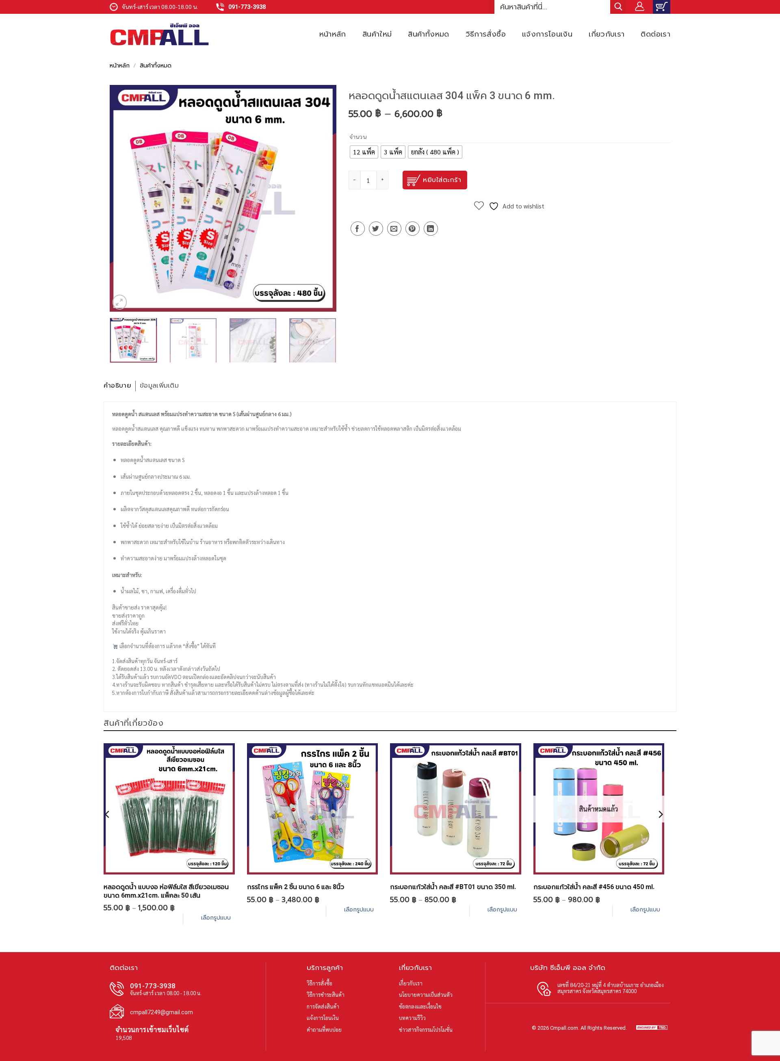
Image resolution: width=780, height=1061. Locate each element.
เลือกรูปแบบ (216, 917)
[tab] (119, 386)
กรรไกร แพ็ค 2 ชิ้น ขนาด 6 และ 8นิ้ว (295, 887)
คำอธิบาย (117, 386)
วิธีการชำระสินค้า (325, 994)
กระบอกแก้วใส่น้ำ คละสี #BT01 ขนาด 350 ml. (453, 887)
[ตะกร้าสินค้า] (661, 7)
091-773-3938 (247, 7)
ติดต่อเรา (655, 34)
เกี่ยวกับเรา (606, 34)
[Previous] (124, 198)
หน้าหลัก (332, 34)
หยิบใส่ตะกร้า (442, 180)
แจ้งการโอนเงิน (547, 34)
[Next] (321, 198)
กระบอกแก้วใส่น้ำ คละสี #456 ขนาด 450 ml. (593, 887)
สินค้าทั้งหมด (428, 34)
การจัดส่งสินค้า (323, 1006)
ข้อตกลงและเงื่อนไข (420, 1006)
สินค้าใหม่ (377, 34)
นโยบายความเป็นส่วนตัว (426, 994)
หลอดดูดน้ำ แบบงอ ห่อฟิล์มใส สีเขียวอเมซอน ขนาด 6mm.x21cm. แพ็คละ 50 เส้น (166, 891)
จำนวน (358, 137)
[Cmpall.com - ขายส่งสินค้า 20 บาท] (159, 34)
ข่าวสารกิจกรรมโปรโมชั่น (426, 1029)
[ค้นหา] (618, 7)
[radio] (364, 152)
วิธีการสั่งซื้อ (486, 34)
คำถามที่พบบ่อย (324, 1029)
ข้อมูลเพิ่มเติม (159, 386)
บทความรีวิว (412, 1017)
